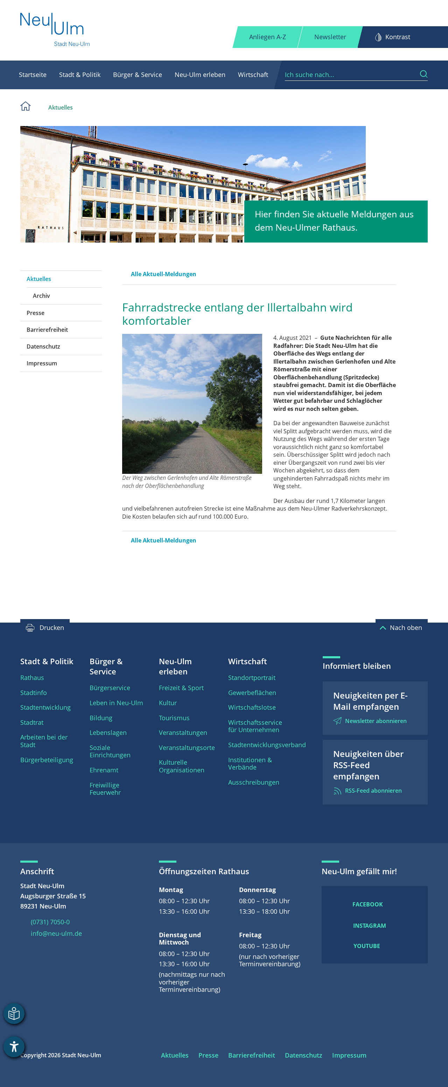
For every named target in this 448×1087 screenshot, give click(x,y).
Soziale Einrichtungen (110, 751)
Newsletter (330, 37)
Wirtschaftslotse (252, 707)
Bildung (101, 718)
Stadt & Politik (79, 74)
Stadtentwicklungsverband (267, 745)
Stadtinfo (33, 692)
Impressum (42, 363)
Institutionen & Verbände (250, 764)
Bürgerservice (110, 687)
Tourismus (174, 718)
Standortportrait (251, 677)
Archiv (41, 296)
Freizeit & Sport (181, 687)
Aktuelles (60, 107)
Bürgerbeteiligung (46, 760)
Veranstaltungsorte (187, 747)
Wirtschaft (253, 74)
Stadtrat (31, 722)
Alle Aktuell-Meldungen (163, 274)
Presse (35, 313)
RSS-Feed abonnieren (373, 790)
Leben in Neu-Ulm (116, 703)
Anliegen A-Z (267, 37)
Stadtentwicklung (45, 707)
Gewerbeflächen (252, 692)
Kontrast (397, 37)
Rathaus (32, 677)
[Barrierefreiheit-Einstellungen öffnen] (14, 1046)
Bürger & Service (137, 74)
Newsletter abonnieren (376, 721)
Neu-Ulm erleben (200, 74)
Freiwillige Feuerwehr (105, 789)
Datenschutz (43, 346)
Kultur (168, 703)
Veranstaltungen (183, 732)
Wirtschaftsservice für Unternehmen (255, 726)
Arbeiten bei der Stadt (44, 741)
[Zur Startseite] (55, 30)
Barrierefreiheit (47, 330)
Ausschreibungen (253, 782)
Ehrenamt (104, 770)
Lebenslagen (108, 732)
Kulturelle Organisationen (181, 766)
